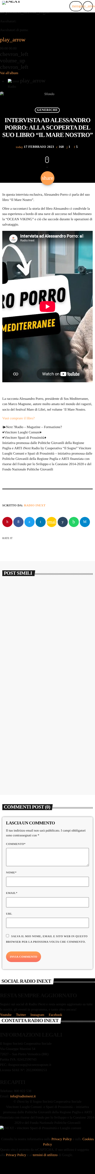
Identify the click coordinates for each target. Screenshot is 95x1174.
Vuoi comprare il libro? (18, 418)
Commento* (16, 844)
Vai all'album (9, 73)
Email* (12, 893)
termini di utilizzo (45, 1155)
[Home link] (11, 6)
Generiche (47, 110)
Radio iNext (34, 505)
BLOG (12, 647)
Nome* (11, 872)
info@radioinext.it (23, 1096)
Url (9, 913)
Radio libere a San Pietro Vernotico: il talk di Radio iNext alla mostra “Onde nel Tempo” (46, 764)
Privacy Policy (61, 1139)
